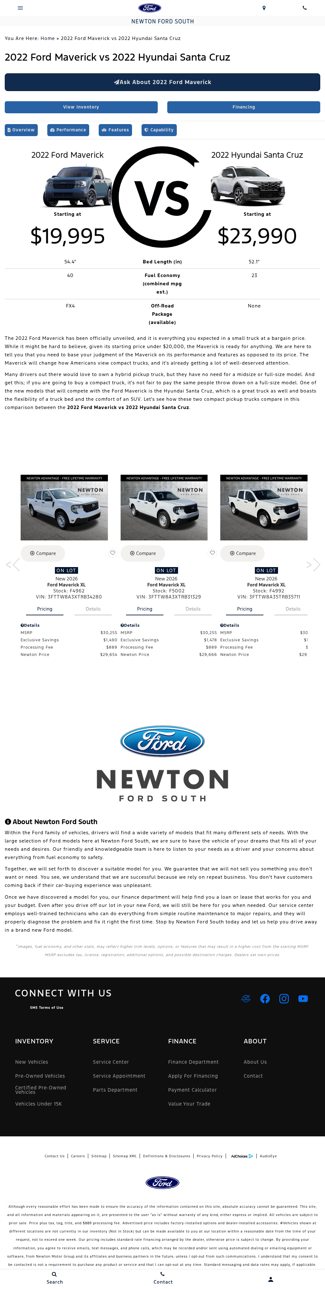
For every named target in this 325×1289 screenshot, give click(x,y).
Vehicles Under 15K (38, 1104)
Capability (161, 130)
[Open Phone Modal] (304, 8)
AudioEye (268, 1156)
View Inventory (81, 107)
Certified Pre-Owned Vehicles (40, 1090)
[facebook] (265, 999)
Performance (70, 130)
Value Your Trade (189, 1104)
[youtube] (303, 999)
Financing (244, 107)
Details (93, 609)
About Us (255, 1062)
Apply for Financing (193, 1076)
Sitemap (99, 1156)
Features (118, 130)
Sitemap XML (125, 1156)
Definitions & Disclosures (166, 1156)
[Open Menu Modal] (20, 8)
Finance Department (193, 1062)
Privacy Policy (210, 1156)
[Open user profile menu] (271, 1279)
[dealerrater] (246, 999)
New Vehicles (31, 1062)
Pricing (44, 609)
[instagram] (284, 999)
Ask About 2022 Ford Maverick (165, 82)
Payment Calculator (192, 1090)
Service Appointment (119, 1076)
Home (48, 38)
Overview (23, 130)
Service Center (111, 1062)
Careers (78, 1156)
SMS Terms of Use (46, 1008)
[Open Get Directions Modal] (264, 8)
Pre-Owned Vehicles (40, 1076)
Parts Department (115, 1090)
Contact (253, 1076)
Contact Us (55, 1156)
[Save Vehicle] (112, 553)
